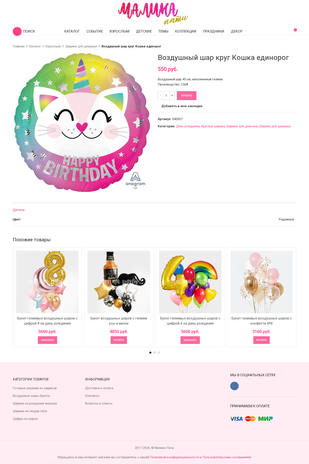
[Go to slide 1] (150, 353)
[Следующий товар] (293, 46)
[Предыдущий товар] (283, 46)
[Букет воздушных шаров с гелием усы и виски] (118, 282)
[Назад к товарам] (288, 46)
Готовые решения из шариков (35, 388)
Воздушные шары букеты (31, 396)
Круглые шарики (213, 126)
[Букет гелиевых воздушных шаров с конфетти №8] (261, 282)
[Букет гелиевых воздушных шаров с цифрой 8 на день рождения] (47, 282)
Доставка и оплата (99, 388)
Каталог (35, 46)
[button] (119, 340)
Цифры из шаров (25, 419)
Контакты (92, 396)
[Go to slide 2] (155, 353)
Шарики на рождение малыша (35, 403)
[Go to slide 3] (159, 353)
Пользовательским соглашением (226, 457)
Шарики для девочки (242, 126)
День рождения (187, 126)
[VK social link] (234, 386)
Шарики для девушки (81, 46)
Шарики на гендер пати (30, 411)
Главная (18, 46)
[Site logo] (154, 14)
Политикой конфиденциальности (175, 457)
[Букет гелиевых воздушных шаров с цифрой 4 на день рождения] (190, 282)
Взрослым (53, 46)
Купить (186, 95)
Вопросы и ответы (98, 403)
